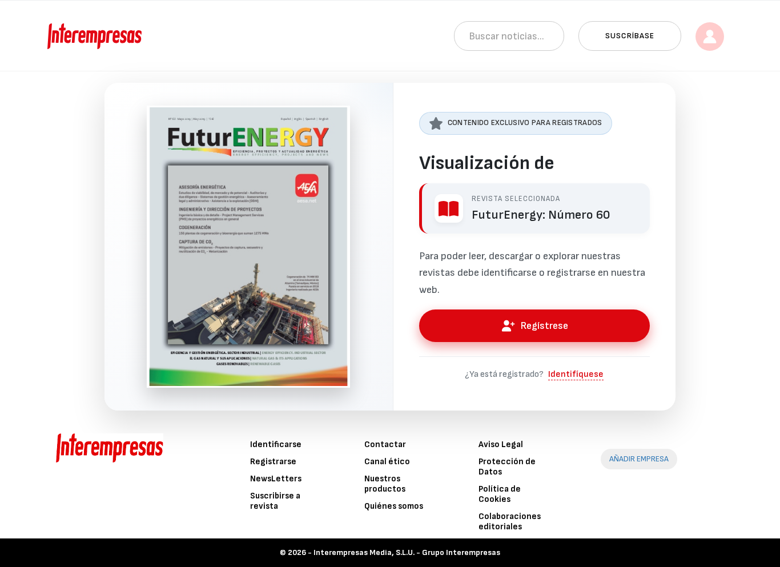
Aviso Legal (501, 444)
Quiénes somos (393, 506)
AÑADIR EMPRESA (639, 459)
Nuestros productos (384, 483)
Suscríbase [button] (629, 36)
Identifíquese (576, 374)
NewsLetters (275, 478)
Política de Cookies (500, 494)
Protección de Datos (507, 466)
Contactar (385, 444)
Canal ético (387, 461)
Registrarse (273, 461)
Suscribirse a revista (275, 501)
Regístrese (544, 326)
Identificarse (275, 444)
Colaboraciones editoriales (510, 521)
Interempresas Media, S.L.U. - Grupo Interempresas (406, 552)
